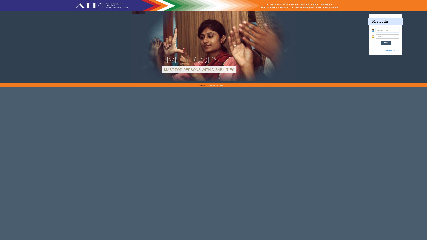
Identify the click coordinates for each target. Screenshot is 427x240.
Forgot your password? (392, 50)
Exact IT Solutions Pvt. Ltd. (216, 85)
